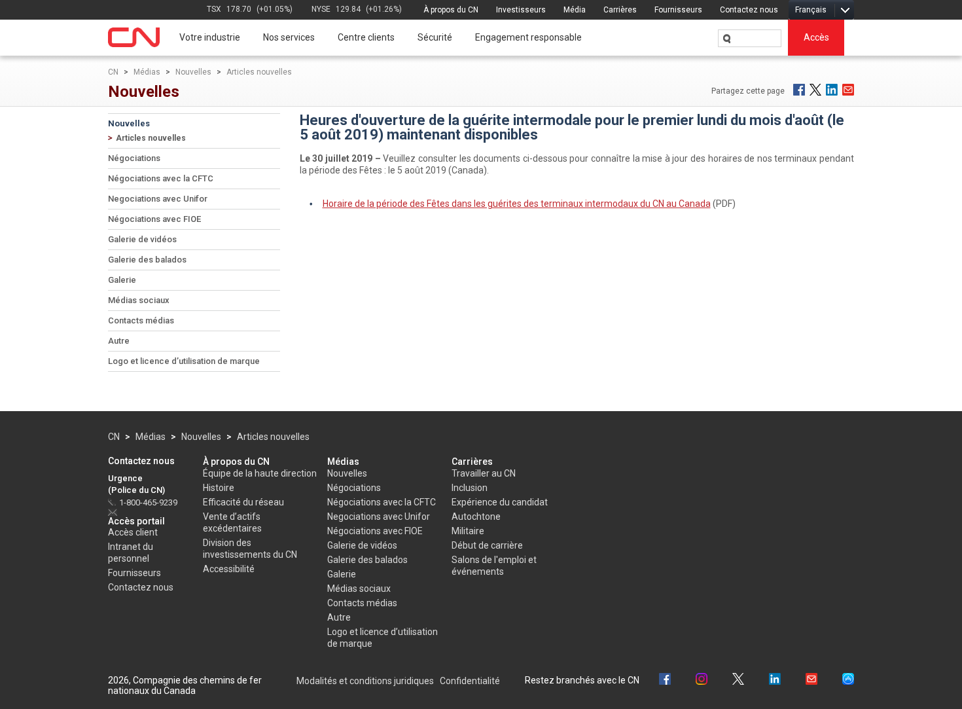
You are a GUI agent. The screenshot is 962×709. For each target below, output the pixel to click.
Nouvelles (193, 72)
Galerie (122, 280)
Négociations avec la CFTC (160, 178)
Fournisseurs (678, 9)
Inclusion (470, 487)
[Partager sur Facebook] (799, 90)
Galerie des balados (147, 259)
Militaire (468, 531)
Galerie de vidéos (142, 239)
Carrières (620, 9)
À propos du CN (450, 9)
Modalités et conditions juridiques (365, 681)
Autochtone (476, 516)
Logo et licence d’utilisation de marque (184, 361)
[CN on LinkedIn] (775, 680)
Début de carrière (487, 545)
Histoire (218, 487)
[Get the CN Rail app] (848, 680)
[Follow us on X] (738, 680)
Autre (119, 341)
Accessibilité (229, 569)
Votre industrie (209, 37)
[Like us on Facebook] (665, 680)
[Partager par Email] (848, 90)
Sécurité (435, 37)
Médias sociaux (138, 300)
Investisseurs (521, 9)
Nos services (289, 37)
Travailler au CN (484, 473)
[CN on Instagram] (701, 680)
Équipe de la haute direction (260, 473)
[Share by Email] (811, 680)
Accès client (133, 532)
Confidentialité (470, 681)
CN (113, 72)
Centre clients (366, 37)
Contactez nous (749, 9)
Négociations (134, 158)
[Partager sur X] (815, 90)
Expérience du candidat (500, 502)
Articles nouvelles (259, 72)
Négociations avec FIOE (154, 219)
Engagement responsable (528, 37)
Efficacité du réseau (243, 502)
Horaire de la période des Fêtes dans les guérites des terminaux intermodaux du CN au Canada (517, 203)
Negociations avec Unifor (157, 199)
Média (574, 9)
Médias (147, 72)
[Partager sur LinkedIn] (832, 90)
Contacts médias (141, 320)
